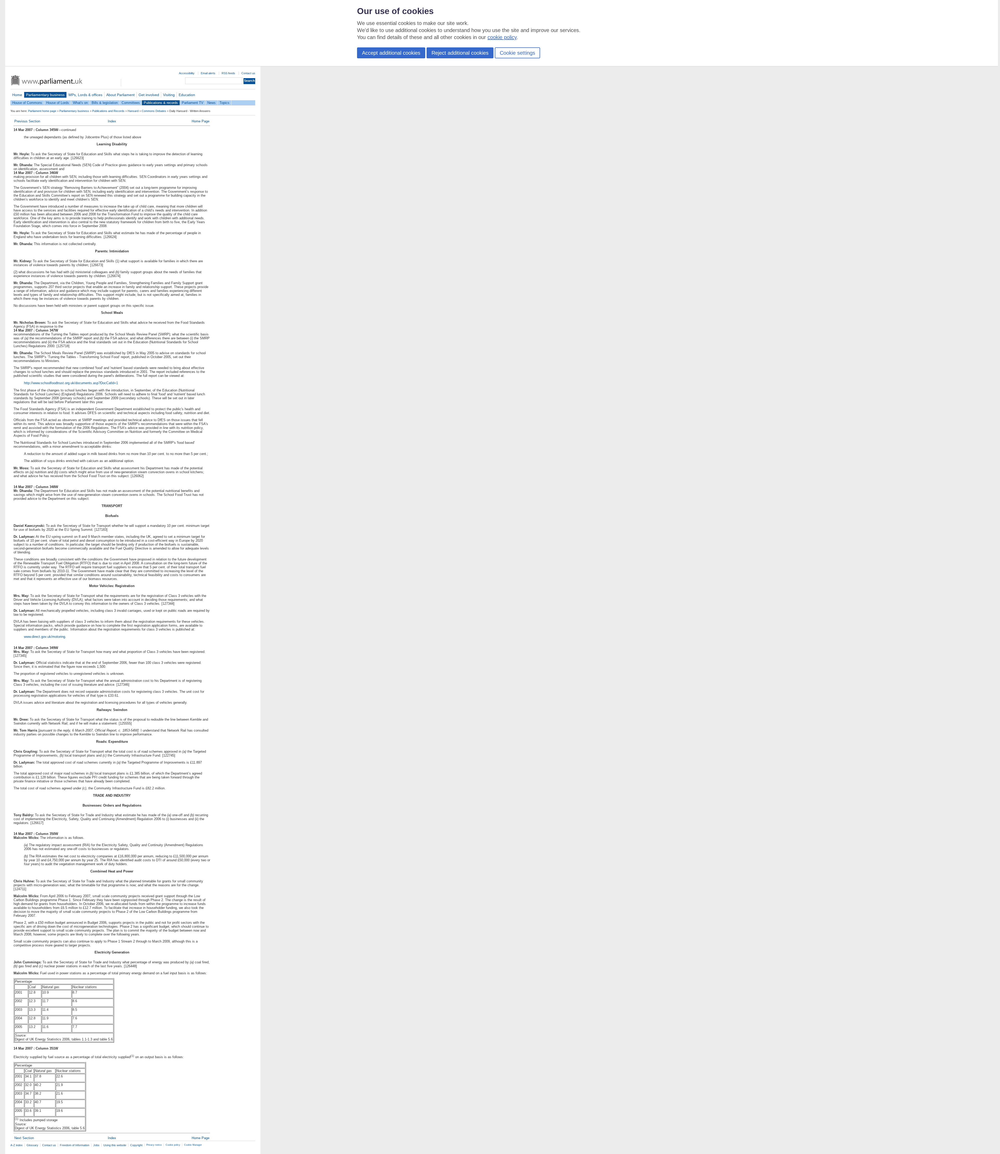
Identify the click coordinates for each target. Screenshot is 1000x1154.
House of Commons (27, 103)
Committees (131, 103)
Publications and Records (108, 111)
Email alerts (208, 73)
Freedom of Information (74, 1145)
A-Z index (16, 1145)
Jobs (96, 1145)
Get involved (149, 95)
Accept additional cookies (391, 53)
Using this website (114, 1145)
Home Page (200, 121)
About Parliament (120, 95)
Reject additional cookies (460, 53)
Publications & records (161, 103)
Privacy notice (154, 1145)
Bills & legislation (105, 103)
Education (187, 95)
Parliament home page (42, 111)
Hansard (133, 111)
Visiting (169, 95)
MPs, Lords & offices (85, 95)
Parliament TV (192, 103)
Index (112, 121)
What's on (80, 103)
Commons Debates (154, 111)
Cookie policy (173, 1145)
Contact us (248, 73)
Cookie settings (517, 53)
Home (17, 95)
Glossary (32, 1145)
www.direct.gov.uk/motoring (44, 637)
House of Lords (57, 103)
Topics (224, 103)
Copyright (136, 1145)
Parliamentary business (45, 95)
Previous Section (27, 121)
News (211, 103)
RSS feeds (228, 73)
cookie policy (502, 37)
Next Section (24, 1138)
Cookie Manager (193, 1145)
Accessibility (187, 73)
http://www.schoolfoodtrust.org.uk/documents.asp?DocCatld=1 (71, 383)
